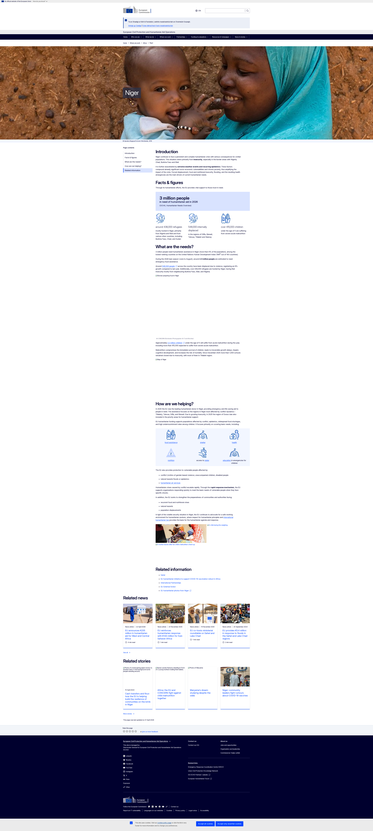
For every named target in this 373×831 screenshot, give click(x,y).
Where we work (165, 37)
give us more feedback (150, 732)
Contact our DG (193, 745)
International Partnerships (171, 583)
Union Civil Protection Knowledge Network (203, 771)
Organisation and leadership (230, 749)
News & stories (240, 37)
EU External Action (168, 587)
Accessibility (204, 810)
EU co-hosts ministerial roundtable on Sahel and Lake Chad (202, 633)
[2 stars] (125, 731)
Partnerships (180, 37)
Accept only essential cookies (229, 824)
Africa (145, 43)
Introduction (129, 153)
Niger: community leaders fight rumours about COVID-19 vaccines (235, 693)
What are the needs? (133, 162)
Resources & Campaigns (220, 37)
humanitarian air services (170, 483)
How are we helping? (133, 166)
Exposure (126, 783)
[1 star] (124, 731)
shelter (202, 442)
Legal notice (192, 810)
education (227, 460)
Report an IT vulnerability (132, 810)
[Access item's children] (141, 37)
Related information (132, 170)
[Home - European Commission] (139, 10)
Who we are (135, 37)
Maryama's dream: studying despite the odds (200, 693)
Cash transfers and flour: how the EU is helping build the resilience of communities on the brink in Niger (137, 699)
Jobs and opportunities (228, 745)
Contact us (174, 807)
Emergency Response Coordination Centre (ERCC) (206, 767)
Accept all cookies (205, 824)
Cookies (169, 810)
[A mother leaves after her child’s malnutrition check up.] (203, 553)
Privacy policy (180, 810)
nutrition (171, 460)
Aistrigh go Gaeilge (134, 26)
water (207, 460)
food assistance (171, 442)
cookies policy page (164, 823)
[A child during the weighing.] (228, 533)
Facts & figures (131, 158)
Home (125, 37)
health (234, 442)
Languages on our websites (153, 810)
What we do (149, 37)
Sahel (163, 575)
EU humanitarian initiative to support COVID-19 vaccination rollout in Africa (190, 579)
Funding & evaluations (198, 37)
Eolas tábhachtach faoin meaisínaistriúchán (158, 26)
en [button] (199, 11)
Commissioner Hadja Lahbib (230, 753)
